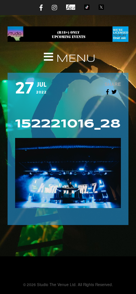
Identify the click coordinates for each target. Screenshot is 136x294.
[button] (68, 59)
